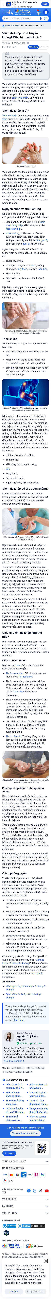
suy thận (22, 268)
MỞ (45, 4)
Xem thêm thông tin (13, 1061)
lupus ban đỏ (13, 228)
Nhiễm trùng (12, 233)
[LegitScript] (16, 1233)
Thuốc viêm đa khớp (35, 1068)
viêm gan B (41, 240)
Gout (33, 265)
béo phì (42, 268)
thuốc (18, 665)
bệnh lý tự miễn (20, 97)
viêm (4, 119)
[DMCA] (31, 1226)
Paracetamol (25, 676)
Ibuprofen (18, 691)
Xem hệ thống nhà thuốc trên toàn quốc (25, 1128)
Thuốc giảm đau (14, 673)
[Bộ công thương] (9, 1226)
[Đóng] (3, 4)
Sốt (7, 468)
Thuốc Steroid (13, 736)
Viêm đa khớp (9, 115)
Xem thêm (18, 1020)
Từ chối (14, 1291)
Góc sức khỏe (12, 26)
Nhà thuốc (37, 973)
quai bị (26, 243)
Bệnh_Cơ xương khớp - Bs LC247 (17, 1072)
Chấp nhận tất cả (35, 1291)
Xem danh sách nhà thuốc (25, 1133)
